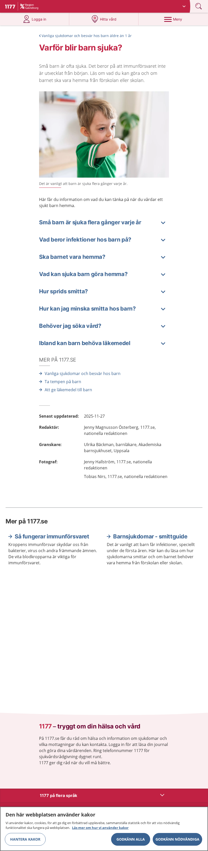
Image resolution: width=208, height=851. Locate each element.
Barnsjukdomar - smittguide (150, 536)
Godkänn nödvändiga (177, 839)
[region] (104, 829)
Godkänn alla (130, 839)
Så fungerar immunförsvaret (52, 536)
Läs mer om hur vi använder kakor (100, 827)
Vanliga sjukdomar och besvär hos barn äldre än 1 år (87, 35)
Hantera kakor (25, 839)
